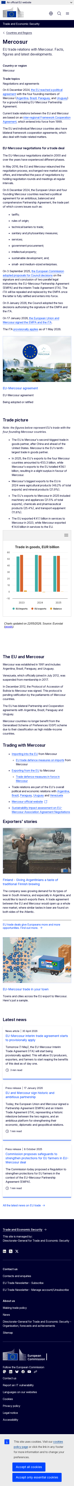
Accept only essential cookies (37, 1477)
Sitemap (8, 1332)
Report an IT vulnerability (18, 1385)
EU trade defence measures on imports (40, 760)
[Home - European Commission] (13, 12)
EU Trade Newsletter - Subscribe (23, 1283)
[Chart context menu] (66, 535)
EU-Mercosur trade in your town (26, 989)
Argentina (22, 98)
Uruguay (62, 98)
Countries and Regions (19, 32)
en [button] (51, 13)
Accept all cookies (29, 1467)
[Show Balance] (56, 608)
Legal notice (10, 1412)
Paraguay (44, 98)
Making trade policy (15, 1307)
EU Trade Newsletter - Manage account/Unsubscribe (36, 1290)
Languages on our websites (20, 1392)
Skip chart (24, 535)
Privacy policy (11, 1406)
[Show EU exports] (38, 608)
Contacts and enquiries (17, 1276)
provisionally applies (25, 329)
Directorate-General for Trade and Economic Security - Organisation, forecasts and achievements (37, 1323)
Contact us (9, 1378)
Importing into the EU (25, 754)
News (6, 1314)
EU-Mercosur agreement (20, 388)
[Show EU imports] (20, 608)
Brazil (33, 98)
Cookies (8, 1399)
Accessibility (10, 1419)
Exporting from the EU (25, 770)
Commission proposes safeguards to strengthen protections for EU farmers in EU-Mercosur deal (37, 1158)
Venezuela (56, 795)
